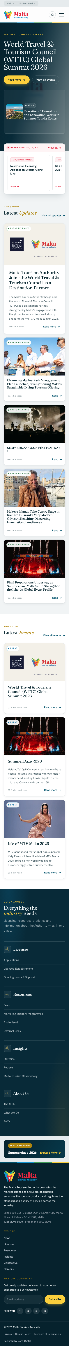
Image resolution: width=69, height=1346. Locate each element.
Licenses (9, 1244)
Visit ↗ (10, 3)
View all (54, 147)
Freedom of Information (47, 1334)
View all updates (53, 215)
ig (28, 1310)
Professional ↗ (27, 3)
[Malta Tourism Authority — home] (16, 15)
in (36, 1310)
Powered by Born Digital (17, 1341)
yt (45, 1310)
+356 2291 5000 (13, 1221)
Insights (8, 1256)
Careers (9, 1269)
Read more (17, 79)
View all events (45, 79)
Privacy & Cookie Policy (17, 1334)
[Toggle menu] (61, 15)
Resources (10, 1250)
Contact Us (10, 1263)
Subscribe (55, 1299)
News (7, 1238)
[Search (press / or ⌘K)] (52, 14)
